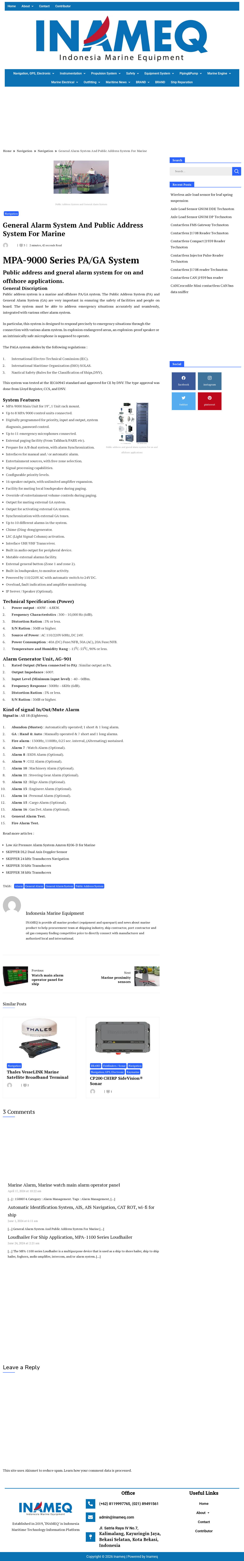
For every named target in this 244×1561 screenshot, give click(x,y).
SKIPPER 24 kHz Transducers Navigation (37, 858)
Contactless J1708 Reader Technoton (199, 233)
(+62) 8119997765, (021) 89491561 (129, 1503)
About (26, 6)
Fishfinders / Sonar (114, 1066)
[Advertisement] (119, 117)
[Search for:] (201, 171)
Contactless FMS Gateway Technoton (200, 224)
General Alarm (34, 886)
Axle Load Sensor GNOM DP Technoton (201, 216)
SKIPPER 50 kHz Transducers (28, 865)
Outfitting (90, 82)
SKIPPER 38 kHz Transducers (28, 872)
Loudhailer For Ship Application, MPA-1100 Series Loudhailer (70, 1237)
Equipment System (157, 73)
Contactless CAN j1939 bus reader (197, 277)
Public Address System (89, 886)
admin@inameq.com (116, 1517)
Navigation (11, 213)
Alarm (19, 886)
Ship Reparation (182, 82)
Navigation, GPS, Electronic (32, 73)
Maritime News (116, 82)
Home (12, 6)
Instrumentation (71, 73)
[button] (27, 6)
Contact (44, 6)
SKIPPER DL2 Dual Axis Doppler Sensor (36, 851)
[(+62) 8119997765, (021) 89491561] (90, 1504)
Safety (130, 73)
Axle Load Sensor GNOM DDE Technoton (202, 208)
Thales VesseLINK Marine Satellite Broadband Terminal (37, 1074)
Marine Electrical (62, 82)
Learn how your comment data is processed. (98, 1470)
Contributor (63, 6)
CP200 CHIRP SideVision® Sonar (116, 1080)
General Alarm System (59, 886)
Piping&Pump (189, 73)
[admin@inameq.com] (90, 1517)
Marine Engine (217, 73)
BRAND (141, 82)
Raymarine (133, 1072)
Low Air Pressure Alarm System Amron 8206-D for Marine (50, 845)
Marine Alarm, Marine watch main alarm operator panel (64, 1185)
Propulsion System (104, 73)
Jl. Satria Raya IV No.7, (130, 1537)
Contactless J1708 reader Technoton (199, 269)
